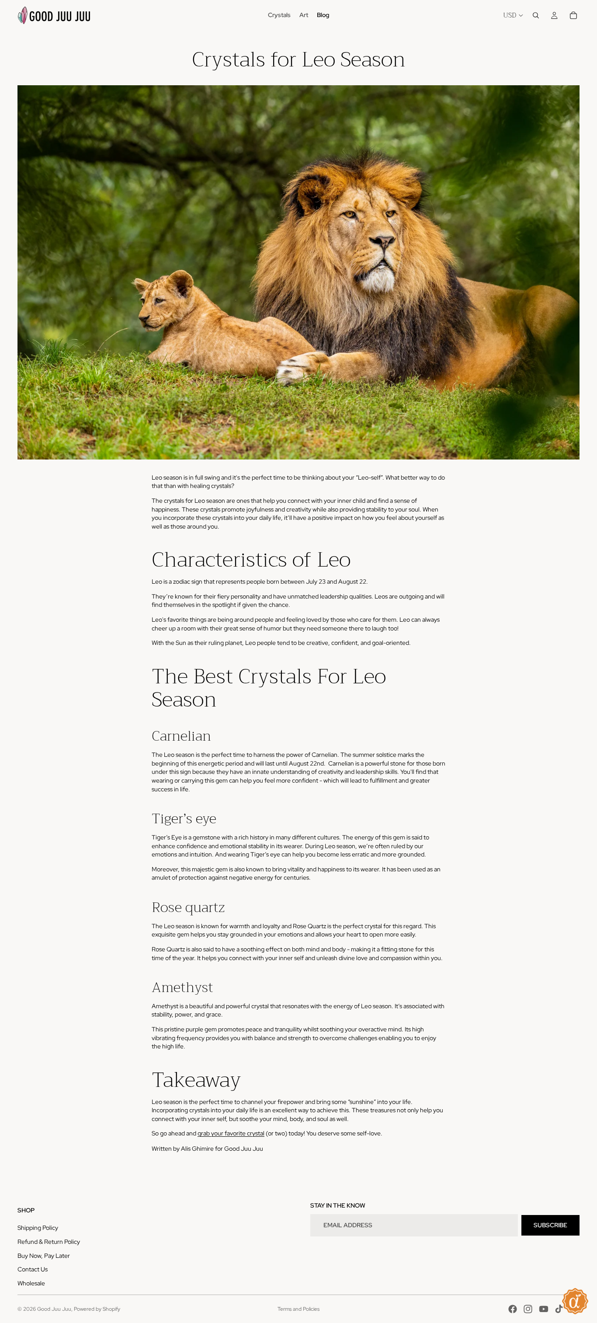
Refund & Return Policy (48, 1242)
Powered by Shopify (97, 1309)
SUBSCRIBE (550, 1225)
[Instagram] (528, 1309)
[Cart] (573, 15)
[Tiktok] (559, 1309)
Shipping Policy (37, 1228)
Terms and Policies (298, 1309)
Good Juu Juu (54, 1309)
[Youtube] (543, 1309)
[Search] (535, 15)
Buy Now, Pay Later (43, 1256)
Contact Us (32, 1269)
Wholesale (31, 1283)
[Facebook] (512, 1309)
